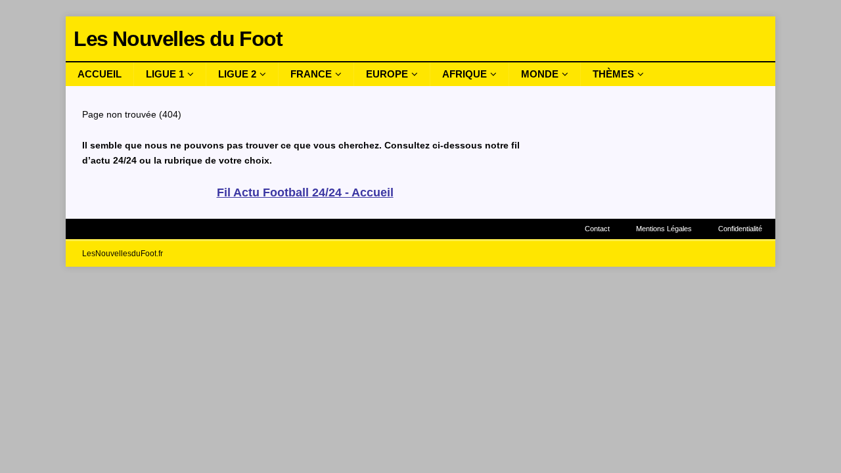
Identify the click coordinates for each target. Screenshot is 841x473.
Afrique (464, 73)
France (311, 73)
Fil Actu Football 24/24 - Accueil (305, 192)
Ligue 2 (237, 73)
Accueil (100, 73)
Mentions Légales (664, 229)
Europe (387, 73)
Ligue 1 (165, 73)
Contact (597, 229)
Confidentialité (740, 229)
